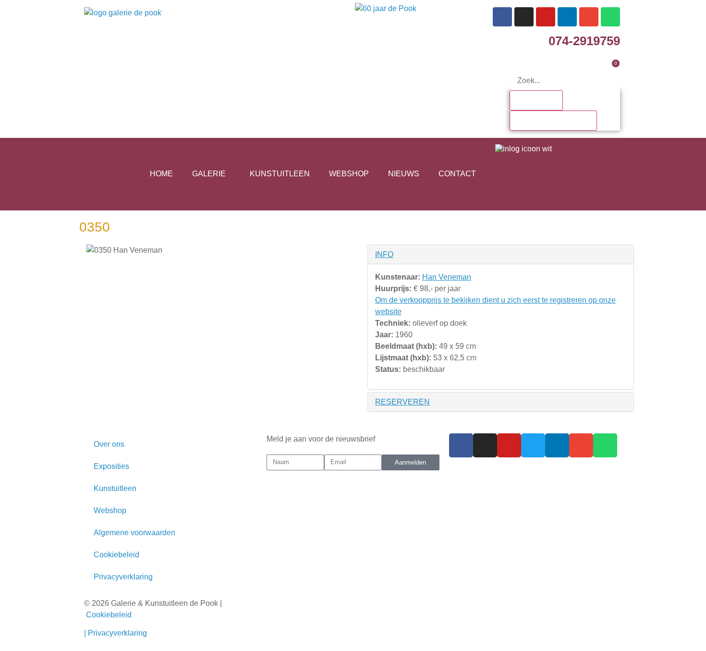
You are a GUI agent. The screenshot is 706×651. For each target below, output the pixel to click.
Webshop (110, 510)
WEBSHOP (349, 174)
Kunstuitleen (115, 488)
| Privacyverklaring (116, 633)
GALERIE (209, 174)
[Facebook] (502, 16)
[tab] (500, 254)
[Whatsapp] (610, 16)
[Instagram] (524, 16)
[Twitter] (533, 445)
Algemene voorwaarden (134, 532)
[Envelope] (588, 16)
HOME (161, 174)
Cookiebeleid (116, 555)
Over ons (109, 444)
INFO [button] (384, 254)
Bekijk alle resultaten (553, 120)
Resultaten (536, 100)
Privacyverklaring (123, 577)
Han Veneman (446, 277)
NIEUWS (403, 174)
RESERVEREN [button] (402, 402)
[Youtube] (545, 16)
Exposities (111, 466)
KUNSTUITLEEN (280, 174)
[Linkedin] (567, 16)
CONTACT (457, 174)
